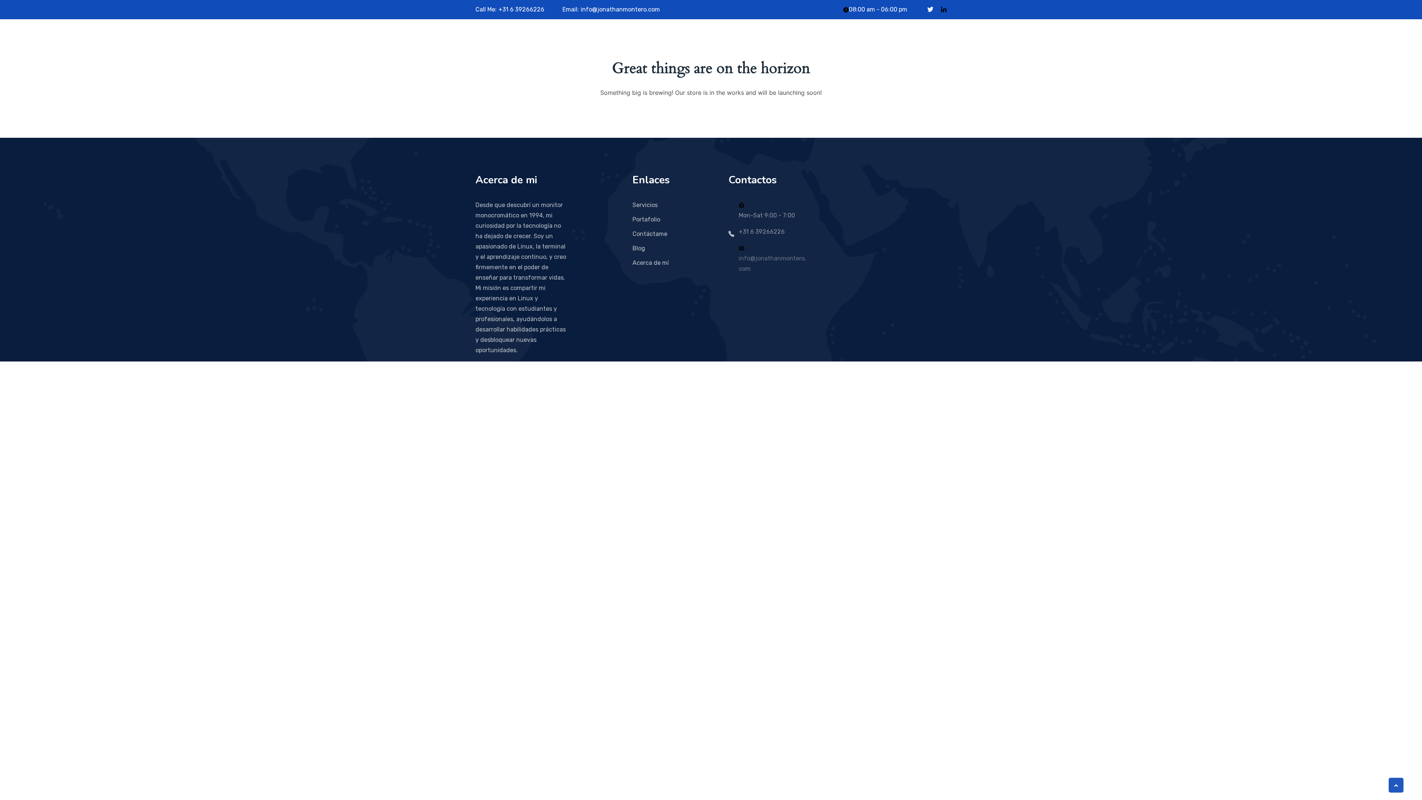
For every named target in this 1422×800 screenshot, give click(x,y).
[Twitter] (930, 9)
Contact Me (716, 39)
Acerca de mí (650, 262)
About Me (611, 39)
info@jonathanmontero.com (620, 9)
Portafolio (646, 219)
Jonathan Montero (526, 39)
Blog (679, 39)
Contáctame (649, 233)
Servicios (645, 205)
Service (648, 39)
